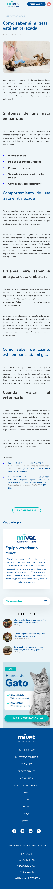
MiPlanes (26, 764)
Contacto (26, 806)
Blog (26, 792)
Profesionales (26, 771)
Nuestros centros (26, 757)
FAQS (26, 813)
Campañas (26, 778)
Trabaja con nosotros (26, 785)
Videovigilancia (26, 865)
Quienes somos (26, 750)
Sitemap (26, 820)
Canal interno (26, 859)
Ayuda (26, 799)
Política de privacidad (26, 877)
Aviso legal (27, 871)
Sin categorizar (15, 16)
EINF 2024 (26, 853)
